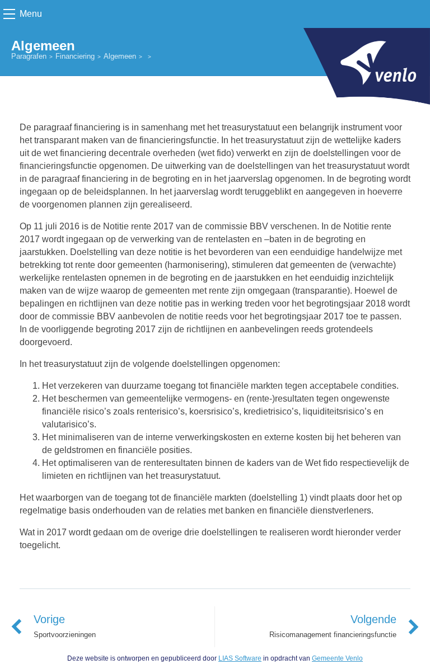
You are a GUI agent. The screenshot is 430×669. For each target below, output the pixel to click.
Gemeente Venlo (337, 658)
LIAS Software (239, 658)
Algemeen (120, 56)
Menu (31, 13)
